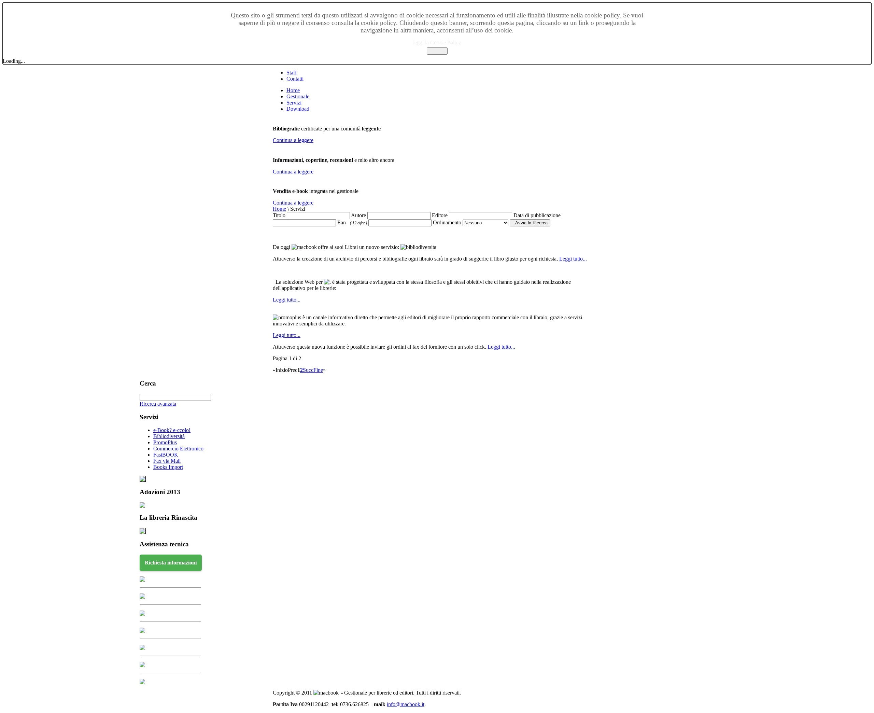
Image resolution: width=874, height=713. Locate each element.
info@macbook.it (405, 704)
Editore (440, 215)
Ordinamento (447, 222)
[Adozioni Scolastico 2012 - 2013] (142, 506)
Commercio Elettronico (178, 448)
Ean (352, 222)
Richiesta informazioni (171, 562)
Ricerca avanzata (158, 404)
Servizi (293, 103)
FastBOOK (165, 455)
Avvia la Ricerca (530, 222)
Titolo (279, 215)
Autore (358, 215)
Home (293, 90)
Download (297, 109)
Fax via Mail (167, 461)
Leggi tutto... (573, 259)
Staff (291, 72)
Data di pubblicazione (537, 215)
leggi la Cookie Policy (437, 42)
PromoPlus (165, 442)
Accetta (437, 51)
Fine (318, 370)
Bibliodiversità (169, 436)
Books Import (168, 467)
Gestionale (297, 96)
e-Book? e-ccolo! (172, 430)
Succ (308, 370)
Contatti (295, 79)
